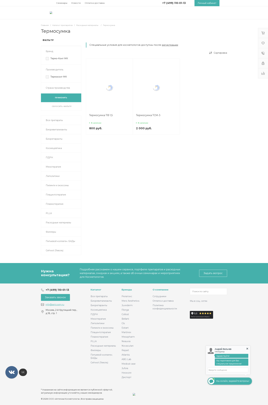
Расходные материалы (103, 345)
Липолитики (97, 323)
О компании (160, 289)
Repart (125, 350)
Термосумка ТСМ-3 (148, 115)
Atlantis (126, 354)
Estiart (125, 327)
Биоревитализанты (101, 300)
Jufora (125, 368)
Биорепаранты (99, 305)
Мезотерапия (98, 318)
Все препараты (99, 296)
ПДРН (94, 314)
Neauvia (126, 341)
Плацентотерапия (101, 332)
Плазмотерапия (99, 336)
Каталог (96, 289)
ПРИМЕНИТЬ (61, 98)
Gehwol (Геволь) (99, 362)
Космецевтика (99, 309)
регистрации (170, 44)
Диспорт (126, 377)
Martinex (126, 332)
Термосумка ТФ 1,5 (101, 115)
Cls (123, 323)
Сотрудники (159, 296)
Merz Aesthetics (130, 300)
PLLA (94, 341)
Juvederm (127, 305)
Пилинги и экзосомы (102, 327)
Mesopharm (128, 336)
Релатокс (127, 296)
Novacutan (128, 345)
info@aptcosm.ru (55, 304)
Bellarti (125, 318)
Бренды (127, 289)
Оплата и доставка (95, 3)
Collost (125, 314)
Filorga (125, 309)
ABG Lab (126, 359)
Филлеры (96, 350)
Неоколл (126, 372)
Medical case (129, 363)
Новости (76, 3)
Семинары (61, 3)
